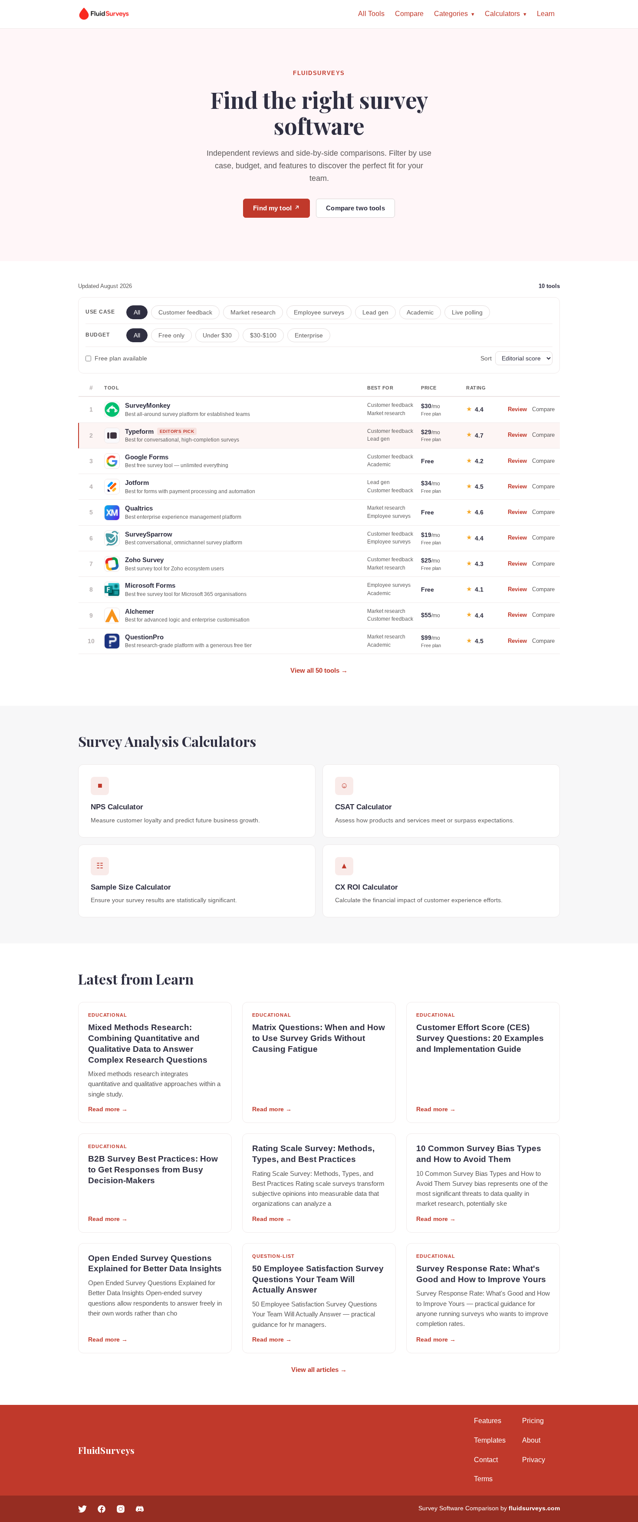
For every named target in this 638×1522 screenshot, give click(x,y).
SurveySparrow (148, 534)
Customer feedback (185, 312)
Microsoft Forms (150, 585)
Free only (171, 335)
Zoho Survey (144, 559)
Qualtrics (139, 508)
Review (517, 409)
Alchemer (139, 611)
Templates (490, 1440)
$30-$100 (263, 335)
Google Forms (146, 457)
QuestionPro (144, 637)
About (531, 1440)
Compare (409, 13)
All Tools (371, 13)
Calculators (502, 13)
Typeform (139, 431)
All (137, 312)
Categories (451, 13)
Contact (486, 1459)
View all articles (319, 1369)
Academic (420, 312)
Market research (253, 312)
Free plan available (121, 358)
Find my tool (276, 208)
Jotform (137, 482)
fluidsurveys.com (534, 1508)
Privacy (533, 1459)
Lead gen (375, 312)
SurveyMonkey (147, 405)
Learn (546, 13)
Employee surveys (319, 312)
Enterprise (309, 335)
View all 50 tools (319, 670)
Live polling (467, 312)
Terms (483, 1479)
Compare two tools (355, 208)
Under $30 (217, 335)
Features (487, 1420)
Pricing (533, 1420)
